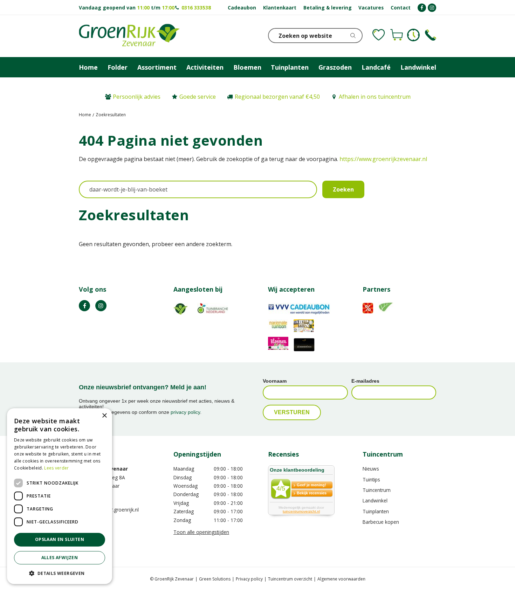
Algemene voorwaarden (341, 579)
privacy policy (185, 412)
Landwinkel (375, 500)
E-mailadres (365, 381)
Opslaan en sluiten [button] (59, 539)
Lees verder (56, 468)
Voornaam (275, 381)
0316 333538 (196, 7)
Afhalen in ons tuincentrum (375, 96)
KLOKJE (413, 35)
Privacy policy (249, 579)
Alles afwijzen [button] (59, 558)
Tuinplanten (376, 511)
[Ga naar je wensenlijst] (378, 35)
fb (84, 305)
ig (101, 305)
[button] (59, 573)
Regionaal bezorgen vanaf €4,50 (277, 96)
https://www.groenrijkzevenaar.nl (383, 159)
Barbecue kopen (381, 522)
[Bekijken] (396, 35)
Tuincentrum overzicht (290, 579)
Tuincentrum (377, 490)
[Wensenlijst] (378, 35)
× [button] (104, 415)
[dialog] (59, 496)
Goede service (197, 96)
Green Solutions (215, 579)
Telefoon (430, 35)
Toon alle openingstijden (201, 532)
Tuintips (371, 479)
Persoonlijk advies (136, 96)
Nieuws (371, 468)
